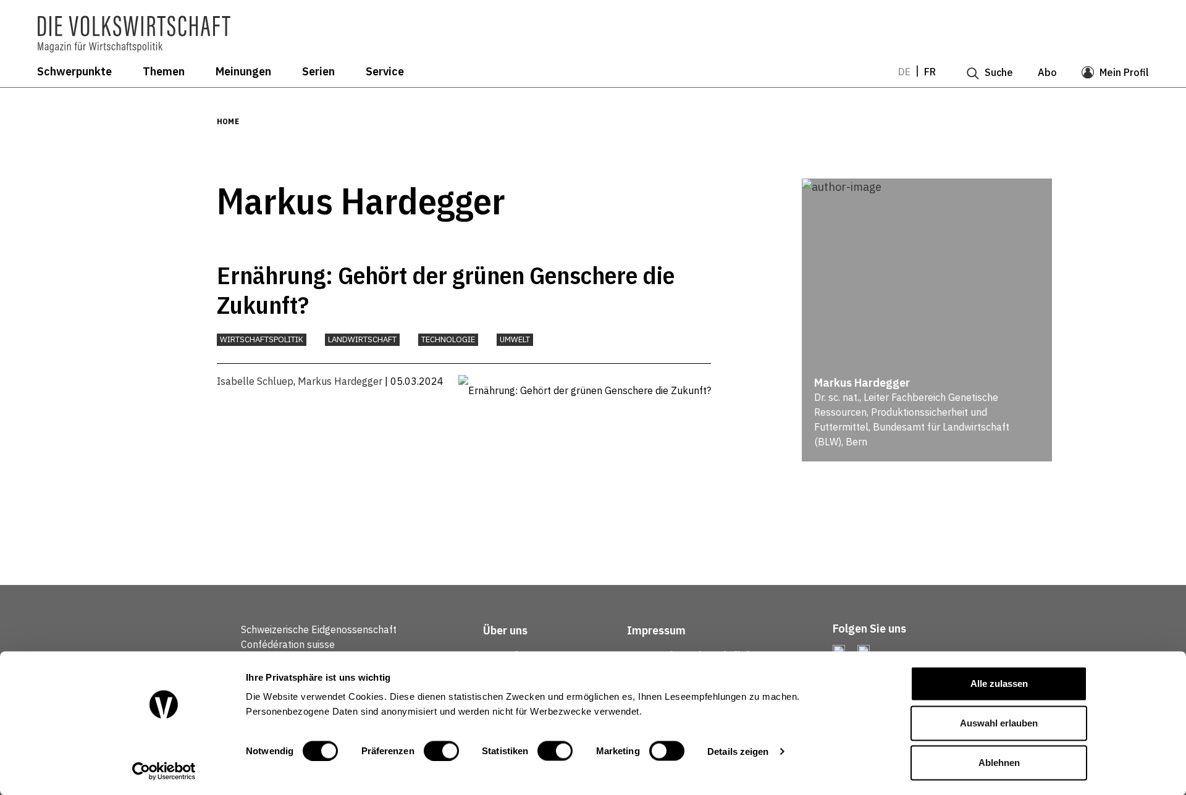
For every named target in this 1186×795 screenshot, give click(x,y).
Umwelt (515, 339)
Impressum (656, 630)
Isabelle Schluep (255, 381)
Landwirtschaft (362, 339)
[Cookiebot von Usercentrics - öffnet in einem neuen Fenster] (164, 771)
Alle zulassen (999, 683)
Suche (999, 72)
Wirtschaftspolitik (261, 339)
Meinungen (243, 71)
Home (228, 121)
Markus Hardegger (340, 381)
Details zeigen (737, 751)
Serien (318, 71)
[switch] (441, 750)
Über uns (505, 630)
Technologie (448, 339)
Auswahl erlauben (999, 723)
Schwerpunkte (74, 71)
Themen (164, 71)
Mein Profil (1124, 72)
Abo (1047, 72)
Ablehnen (999, 762)
